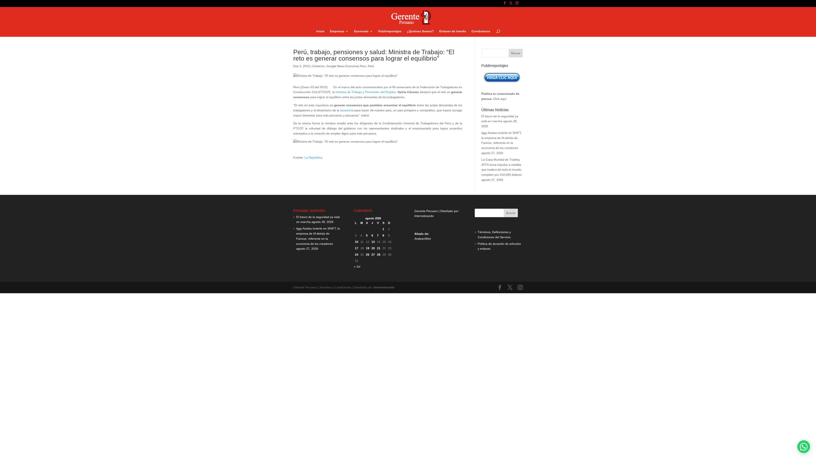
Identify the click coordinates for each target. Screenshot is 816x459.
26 (367, 254)
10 (356, 242)
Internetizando (424, 216)
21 (378, 248)
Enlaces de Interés (452, 31)
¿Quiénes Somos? (420, 31)
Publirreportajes (389, 31)
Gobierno (318, 66)
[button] (803, 446)
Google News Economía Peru (346, 66)
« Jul (357, 266)
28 (378, 254)
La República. (313, 157)
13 (373, 242)
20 (373, 248)
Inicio (320, 31)
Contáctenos (481, 31)
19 (367, 248)
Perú (371, 66)
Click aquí (499, 99)
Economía (361, 31)
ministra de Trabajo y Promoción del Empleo (366, 92)
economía (347, 110)
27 (373, 254)
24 (356, 254)
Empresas (337, 31)
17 (356, 248)
